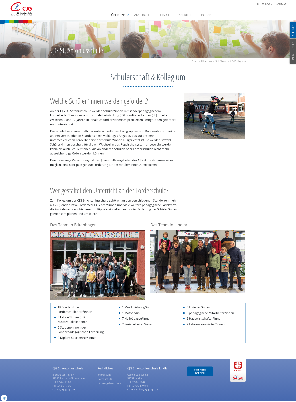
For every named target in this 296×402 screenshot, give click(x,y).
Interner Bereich (200, 371)
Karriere (186, 15)
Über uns (118, 15)
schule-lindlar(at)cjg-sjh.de (142, 389)
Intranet (208, 15)
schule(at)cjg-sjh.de (63, 389)
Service (165, 15)
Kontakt (281, 4)
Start (195, 61)
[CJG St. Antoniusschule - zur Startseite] (19, 9)
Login (268, 4)
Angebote (142, 15)
